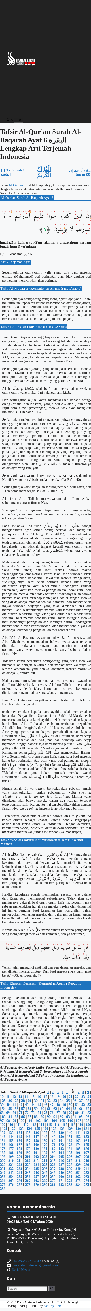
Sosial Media (20, 1269)
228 (69, 1165)
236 (44, 1169)
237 (52, 1169)
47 (51, 1105)
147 (36, 1137)
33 (55, 1101)
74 (39, 1113)
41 (14, 1105)
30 (36, 1101)
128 (61, 1129)
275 (2, 1184)
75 (45, 1113)
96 (87, 1117)
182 (52, 1149)
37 (81, 1101)
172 (61, 1145)
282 (61, 1184)
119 (80, 1125)
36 (74, 1101)
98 (8, 1121)
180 (36, 1149)
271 (61, 1180)
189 (19, 1153)
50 (70, 1105)
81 (83, 1113)
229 (78, 1165)
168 (27, 1145)
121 (4, 1129)
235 (36, 1169)
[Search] (51, 1288)
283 (69, 1184)
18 (51, 1097)
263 (86, 1177)
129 (70, 1129)
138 (52, 1133)
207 (78, 1157)
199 (11, 1157)
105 (62, 1121)
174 (78, 1145)
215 (52, 1161)
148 (44, 1137)
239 (69, 1169)
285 (86, 1184)
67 (87, 1109)
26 (10, 1101)
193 (52, 1153)
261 (69, 1177)
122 (12, 1129)
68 (2, 1113)
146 (27, 1137)
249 (61, 1173)
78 (64, 1113)
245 (27, 1173)
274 (86, 1180)
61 (49, 1109)
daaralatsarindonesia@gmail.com (34, 1265)
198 (2, 1157)
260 (61, 1177)
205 (61, 1157)
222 (19, 1165)
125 (37, 1129)
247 (44, 1173)
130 (78, 1129)
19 (58, 1097)
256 (27, 1177)
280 (44, 1184)
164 (86, 1141)
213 (36, 1161)
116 (57, 1125)
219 (86, 1161)
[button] (10, 120)
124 (29, 1129)
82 (89, 1113)
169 (36, 1145)
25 (4, 1101)
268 (36, 1180)
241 (86, 1169)
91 (55, 1117)
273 (78, 1180)
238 (61, 1169)
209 (2, 1161)
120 (88, 1125)
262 (78, 1177)
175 (86, 1145)
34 (61, 1101)
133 (11, 1133)
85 (16, 1117)
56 (16, 1109)
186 (86, 1149)
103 (46, 1121)
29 (29, 1101)
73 (33, 1113)
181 (44, 1149)
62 (55, 1109)
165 (2, 1145)
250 (69, 1173)
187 (2, 1153)
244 (19, 1173)
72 (26, 1113)
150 (61, 1137)
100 (21, 1121)
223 (27, 1165)
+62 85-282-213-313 (26, 1261)
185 (78, 1149)
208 (86, 1157)
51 (77, 1105)
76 (51, 1113)
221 (11, 1165)
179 (27, 1149)
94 (74, 1117)
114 (41, 1125)
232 (11, 1169)
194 (61, 1153)
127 (53, 1129)
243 (11, 1173)
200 (19, 1157)
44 (33, 1105)
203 (44, 1157)
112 (25, 1125)
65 (74, 1109)
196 (78, 1153)
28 (23, 1101)
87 (29, 1117)
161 (61, 1141)
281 (52, 1184)
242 (2, 1173)
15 (33, 1097)
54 (4, 1109)
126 (45, 1129)
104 (54, 1121)
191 (36, 1153)
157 (27, 1141)
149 (52, 1137)
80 (77, 1113)
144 (11, 1137)
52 (83, 1105)
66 (81, 1109)
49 (64, 1105)
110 (10, 1125)
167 (19, 1145)
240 (78, 1169)
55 (10, 1109)
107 (78, 1121)
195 (69, 1153)
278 (27, 1184)
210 (11, 1161)
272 (69, 1180)
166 (11, 1145)
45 (39, 1105)
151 (69, 1137)
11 (7, 1097)
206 (69, 1157)
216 (61, 1161)
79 (70, 1113)
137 (44, 1133)
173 (69, 1145)
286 (2, 1188)
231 (2, 1169)
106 (70, 1121)
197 (86, 1153)
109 (2, 1125)
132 (2, 1133)
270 (52, 1180)
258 (44, 1177)
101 (29, 1121)
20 (64, 1097)
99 (14, 1121)
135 (27, 1133)
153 (86, 1137)
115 (49, 1125)
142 (86, 1133)
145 (19, 1137)
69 (8, 1113)
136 (36, 1133)
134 (19, 1133)
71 (20, 1113)
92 (61, 1117)
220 (2, 1165)
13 (20, 1097)
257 (36, 1177)
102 (38, 1121)
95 (81, 1117)
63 (61, 1109)
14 (26, 1097)
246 (36, 1173)
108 (86, 1121)
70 (14, 1113)
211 (19, 1161)
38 (87, 1101)
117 (64, 1125)
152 (78, 1137)
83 (4, 1117)
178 (19, 1149)
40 (8, 1105)
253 (2, 1177)
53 (89, 1105)
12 (14, 1097)
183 (61, 1149)
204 (52, 1157)
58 (29, 1109)
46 (45, 1105)
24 (89, 1097)
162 (69, 1141)
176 (2, 1149)
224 (36, 1165)
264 (2, 1180)
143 (2, 1137)
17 (45, 1097)
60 (42, 1109)
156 (19, 1141)
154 (2, 1141)
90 (49, 1117)
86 (23, 1117)
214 (44, 1161)
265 (11, 1180)
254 (11, 1177)
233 (19, 1169)
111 (18, 1125)
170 (44, 1145)
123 (21, 1129)
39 (2, 1105)
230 (86, 1165)
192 (44, 1153)
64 (68, 1109)
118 (72, 1125)
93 (68, 1117)
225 (44, 1165)
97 (2, 1121)
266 (19, 1180)
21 (70, 1097)
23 (83, 1097)
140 (69, 1133)
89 (42, 1117)
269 (44, 1180)
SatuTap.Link (52, 1306)
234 (27, 1169)
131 (86, 1129)
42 (20, 1105)
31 (42, 1101)
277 (19, 1184)
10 (2, 1097)
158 (36, 1141)
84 (10, 1117)
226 (52, 1165)
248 (52, 1173)
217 (69, 1161)
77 (58, 1113)
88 (36, 1117)
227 (61, 1165)
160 (52, 1141)
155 (11, 1141)
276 (11, 1184)
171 (52, 1145)
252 (86, 1173)
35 (68, 1101)
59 (36, 1109)
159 (44, 1141)
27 (16, 1101)
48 (58, 1105)
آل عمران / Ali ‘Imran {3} (79, 172)
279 (36, 1184)
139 (61, 1133)
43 (26, 1105)
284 (78, 1184)
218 (78, 1161)
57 (23, 1109)
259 (52, 1177)
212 (27, 1161)
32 (49, 1101)
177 (11, 1149)
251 (78, 1173)
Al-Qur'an (16, 185)
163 (78, 1141)
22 (76, 1097)
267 (27, 1180)
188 (11, 1153)
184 (69, 1149)
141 (78, 1133)
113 (33, 1125)
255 (19, 1177)
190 (27, 1153)
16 (39, 1097)
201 (27, 1157)
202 (36, 1157)
